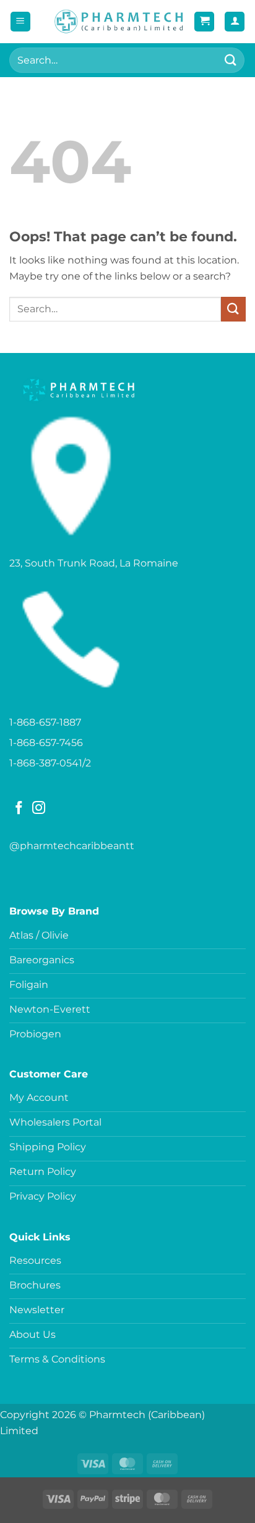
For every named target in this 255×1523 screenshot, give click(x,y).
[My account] (234, 22)
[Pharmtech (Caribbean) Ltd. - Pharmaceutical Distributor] (118, 21)
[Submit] (230, 60)
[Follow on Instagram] (38, 809)
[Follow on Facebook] (18, 809)
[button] (20, 22)
